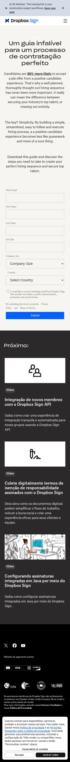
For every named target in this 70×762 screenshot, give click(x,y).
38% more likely (39, 73)
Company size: (12, 256)
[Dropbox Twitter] (6, 645)
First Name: (11, 206)
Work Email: (11, 190)
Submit (35, 315)
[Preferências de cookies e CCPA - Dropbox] (35, 738)
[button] (65, 20)
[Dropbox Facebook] (14, 645)
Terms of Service (28, 308)
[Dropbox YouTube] (23, 645)
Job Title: (10, 239)
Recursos (35, 37)
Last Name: (11, 223)
